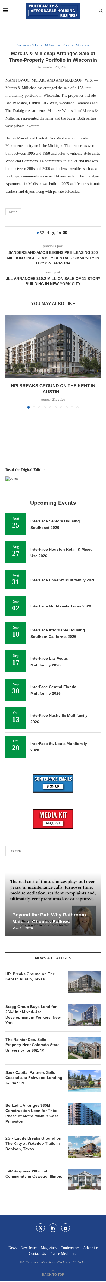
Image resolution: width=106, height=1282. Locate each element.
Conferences (70, 1248)
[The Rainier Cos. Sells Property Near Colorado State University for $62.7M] (84, 1048)
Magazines (49, 1248)
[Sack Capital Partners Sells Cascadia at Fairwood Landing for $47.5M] (84, 1081)
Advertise (90, 1248)
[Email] (65, 1227)
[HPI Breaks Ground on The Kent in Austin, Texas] (53, 346)
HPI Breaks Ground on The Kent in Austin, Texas (30, 976)
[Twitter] (40, 1227)
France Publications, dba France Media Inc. (58, 1262)
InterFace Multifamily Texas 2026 (60, 606)
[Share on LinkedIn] (59, 233)
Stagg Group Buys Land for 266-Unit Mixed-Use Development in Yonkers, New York (33, 1015)
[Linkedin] (53, 1227)
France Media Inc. (63, 1254)
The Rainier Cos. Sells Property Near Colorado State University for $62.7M (32, 1044)
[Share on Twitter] (53, 233)
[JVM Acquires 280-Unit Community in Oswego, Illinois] (84, 1179)
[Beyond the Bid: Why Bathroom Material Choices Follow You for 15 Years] (53, 904)
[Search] (100, 11)
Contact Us (37, 1254)
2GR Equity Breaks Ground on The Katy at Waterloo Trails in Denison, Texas (33, 1143)
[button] (10, 361)
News (13, 211)
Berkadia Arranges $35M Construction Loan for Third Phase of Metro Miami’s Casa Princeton (32, 1113)
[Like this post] (42, 233)
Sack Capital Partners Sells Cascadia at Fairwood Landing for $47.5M (33, 1077)
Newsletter (29, 1248)
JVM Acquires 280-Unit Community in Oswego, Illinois (33, 1174)
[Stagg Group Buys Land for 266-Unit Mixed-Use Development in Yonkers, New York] (84, 1015)
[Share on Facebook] (48, 233)
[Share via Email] (65, 233)
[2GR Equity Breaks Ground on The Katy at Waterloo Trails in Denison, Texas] (84, 1147)
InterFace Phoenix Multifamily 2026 (62, 580)
